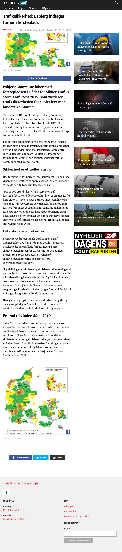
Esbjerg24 (68, 506)
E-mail (67, 528)
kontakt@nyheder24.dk (14, 519)
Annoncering (70, 511)
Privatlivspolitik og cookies (76, 516)
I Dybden (47, 8)
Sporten (33, 8)
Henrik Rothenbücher (13, 510)
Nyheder (9, 8)
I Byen (21, 8)
